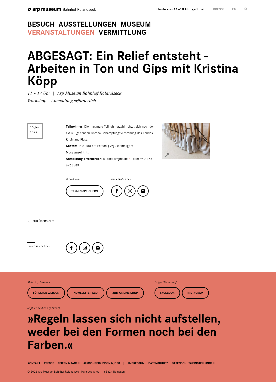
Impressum (136, 363)
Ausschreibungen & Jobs (101, 363)
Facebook (167, 293)
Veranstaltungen (61, 32)
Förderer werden (46, 293)
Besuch (41, 24)
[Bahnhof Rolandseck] (62, 10)
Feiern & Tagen (69, 363)
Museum (136, 24)
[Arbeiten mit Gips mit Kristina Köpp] (167, 155)
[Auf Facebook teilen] (116, 191)
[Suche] (245, 9)
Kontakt (33, 363)
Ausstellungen (88, 24)
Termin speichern (84, 191)
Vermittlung (122, 32)
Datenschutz (158, 363)
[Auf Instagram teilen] (130, 191)
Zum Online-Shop (125, 293)
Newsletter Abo (86, 293)
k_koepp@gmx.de (115, 159)
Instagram (195, 293)
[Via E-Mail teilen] (143, 191)
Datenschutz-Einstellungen (193, 363)
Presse (49, 363)
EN (234, 9)
